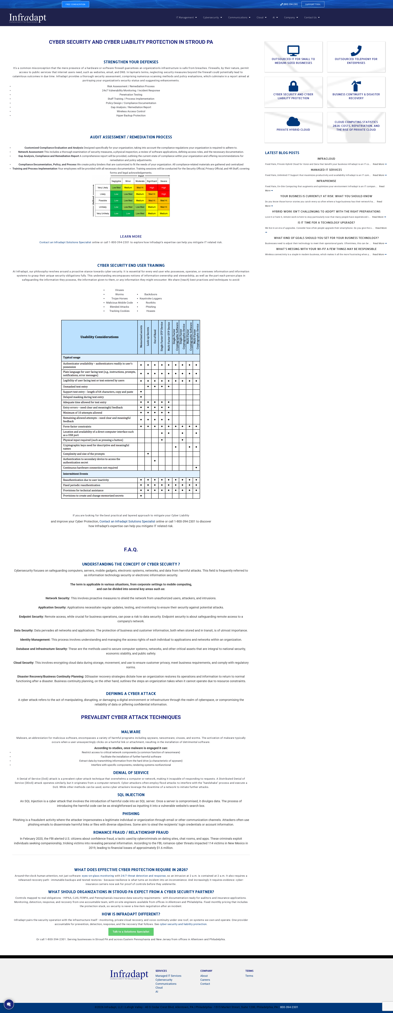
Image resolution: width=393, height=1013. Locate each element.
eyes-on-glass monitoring (98, 875)
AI (274, 17)
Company (289, 17)
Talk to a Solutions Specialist (131, 931)
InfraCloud (326, 158)
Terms (249, 975)
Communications (237, 17)
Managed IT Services (326, 169)
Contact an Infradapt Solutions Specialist (65, 242)
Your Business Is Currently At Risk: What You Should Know (326, 196)
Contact (205, 983)
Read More (379, 164)
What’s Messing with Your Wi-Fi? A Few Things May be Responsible (326, 249)
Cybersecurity (211, 17)
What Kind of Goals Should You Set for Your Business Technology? (326, 238)
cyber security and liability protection (183, 924)
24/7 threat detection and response (143, 875)
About (204, 975)
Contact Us (310, 17)
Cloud (260, 17)
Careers (205, 979)
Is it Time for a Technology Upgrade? (326, 222)
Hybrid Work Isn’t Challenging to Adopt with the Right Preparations (326, 211)
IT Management (185, 17)
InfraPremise (326, 181)
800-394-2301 (289, 1007)
